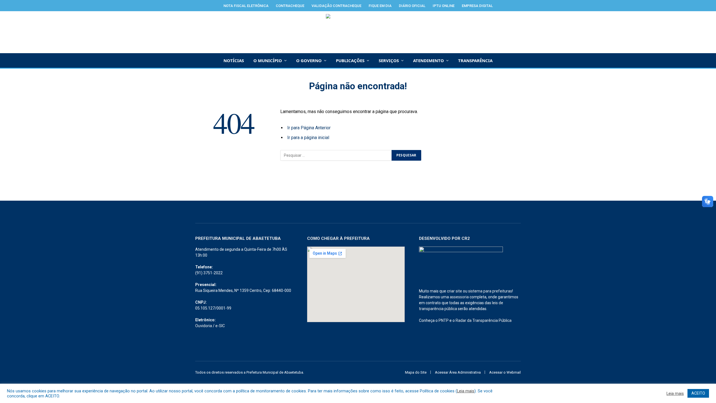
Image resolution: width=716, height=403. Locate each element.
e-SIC (220, 326)
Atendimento (428, 60)
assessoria (459, 297)
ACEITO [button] (698, 393)
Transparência (475, 60)
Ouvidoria (203, 326)
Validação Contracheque (336, 6)
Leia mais (465, 390)
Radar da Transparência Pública (484, 320)
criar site (454, 291)
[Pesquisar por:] (336, 155)
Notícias (233, 60)
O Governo (309, 60)
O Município (267, 60)
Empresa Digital (477, 6)
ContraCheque (290, 6)
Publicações (350, 60)
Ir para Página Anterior (309, 127)
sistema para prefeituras (490, 291)
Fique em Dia (380, 6)
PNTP (444, 320)
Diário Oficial (412, 6)
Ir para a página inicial (308, 137)
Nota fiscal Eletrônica (245, 6)
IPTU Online (443, 6)
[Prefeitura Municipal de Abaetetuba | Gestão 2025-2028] (358, 32)
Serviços (389, 60)
